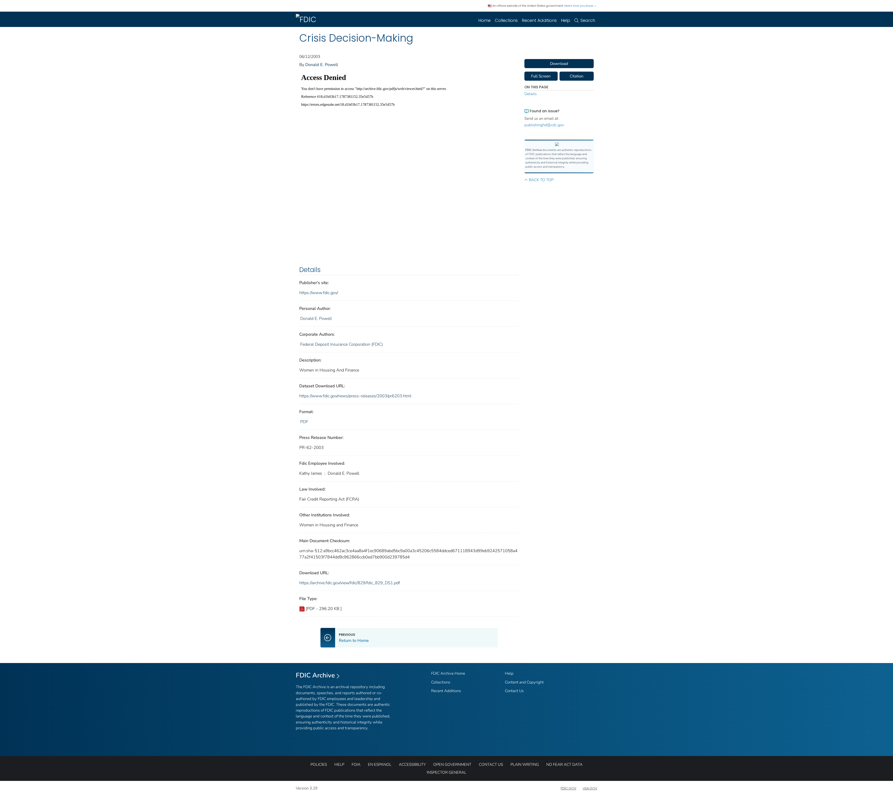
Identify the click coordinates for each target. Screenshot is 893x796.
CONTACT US (491, 764)
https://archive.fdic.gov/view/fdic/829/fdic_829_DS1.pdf (349, 583)
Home (484, 20)
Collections (506, 20)
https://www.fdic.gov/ (318, 292)
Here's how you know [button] (579, 6)
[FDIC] (307, 19)
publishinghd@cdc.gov (544, 125)
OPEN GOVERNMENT (452, 764)
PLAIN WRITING (524, 764)
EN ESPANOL (379, 764)
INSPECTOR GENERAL (446, 772)
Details (530, 93)
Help (565, 20)
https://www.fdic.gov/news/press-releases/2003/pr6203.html (355, 396)
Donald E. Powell (321, 64)
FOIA (356, 764)
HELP (339, 764)
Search (587, 20)
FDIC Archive (315, 675)
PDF (304, 422)
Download (559, 63)
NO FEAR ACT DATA (564, 764)
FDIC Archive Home (448, 673)
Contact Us (514, 690)
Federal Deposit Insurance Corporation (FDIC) (341, 344)
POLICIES (318, 764)
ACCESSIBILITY (412, 764)
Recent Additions (539, 20)
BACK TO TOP (541, 179)
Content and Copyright (524, 682)
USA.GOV (590, 788)
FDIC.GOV (568, 788)
